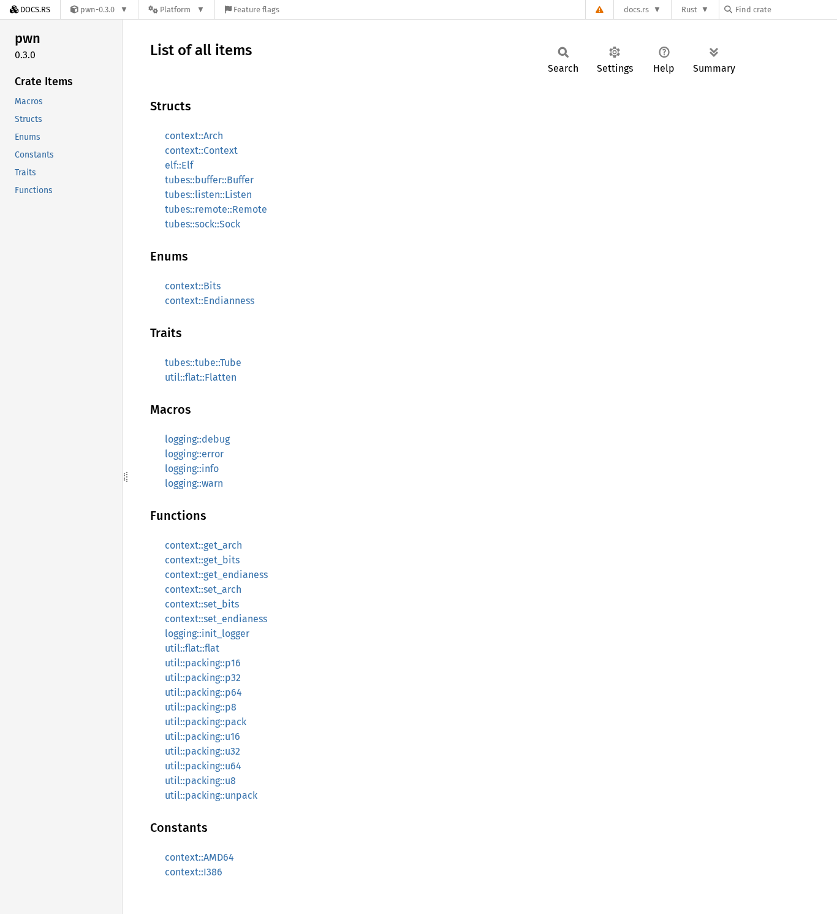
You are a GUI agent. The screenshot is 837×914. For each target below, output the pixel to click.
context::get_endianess (216, 575)
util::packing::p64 (203, 692)
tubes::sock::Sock (202, 224)
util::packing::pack (205, 722)
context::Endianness (209, 301)
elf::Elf (179, 165)
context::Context (201, 150)
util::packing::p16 (203, 663)
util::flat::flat (192, 648)
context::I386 (193, 872)
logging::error (194, 454)
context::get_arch (203, 545)
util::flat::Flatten (201, 377)
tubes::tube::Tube (203, 362)
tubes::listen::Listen (208, 194)
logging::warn (194, 483)
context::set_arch (203, 589)
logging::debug (197, 439)
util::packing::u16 (202, 736)
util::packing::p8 (201, 707)
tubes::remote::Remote (216, 209)
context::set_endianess (216, 619)
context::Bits (193, 286)
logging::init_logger (207, 633)
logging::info (192, 468)
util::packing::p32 (203, 678)
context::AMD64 (199, 857)
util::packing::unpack (211, 795)
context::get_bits (202, 560)
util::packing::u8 (200, 780)
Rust (689, 9)
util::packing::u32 (202, 751)
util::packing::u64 (203, 766)
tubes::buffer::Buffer (209, 180)
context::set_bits (202, 604)
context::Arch (194, 136)
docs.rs (636, 9)
